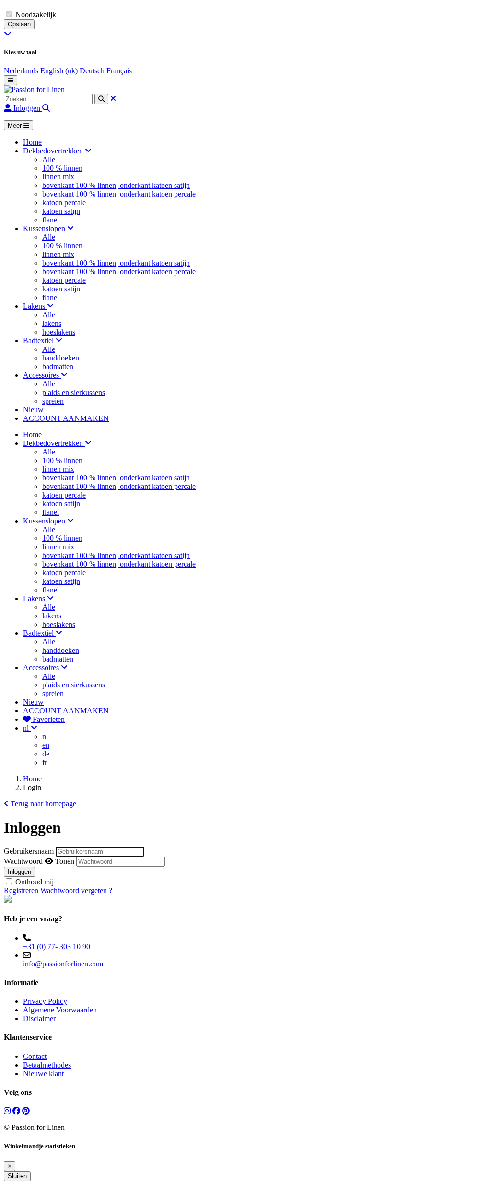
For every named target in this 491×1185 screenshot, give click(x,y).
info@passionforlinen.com (63, 964)
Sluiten (17, 1176)
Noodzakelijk (35, 15)
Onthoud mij (34, 882)
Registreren (21, 890)
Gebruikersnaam (29, 851)
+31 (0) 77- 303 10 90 (56, 946)
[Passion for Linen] (34, 89)
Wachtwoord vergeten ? (76, 890)
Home (32, 779)
